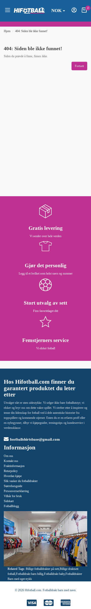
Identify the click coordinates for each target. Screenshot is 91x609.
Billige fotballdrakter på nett (42, 569)
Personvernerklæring (16, 491)
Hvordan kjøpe (13, 476)
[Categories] (7, 11)
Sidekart (9, 501)
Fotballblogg (11, 506)
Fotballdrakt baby (54, 574)
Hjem (7, 31)
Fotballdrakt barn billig (29, 574)
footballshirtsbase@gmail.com (35, 439)
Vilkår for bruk (13, 496)
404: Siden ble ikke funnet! (31, 31)
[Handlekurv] (84, 11)
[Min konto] (74, 11)
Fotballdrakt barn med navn (59, 590)
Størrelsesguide (13, 486)
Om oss (8, 456)
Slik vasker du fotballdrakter (21, 481)
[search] (42, 11)
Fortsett (79, 66)
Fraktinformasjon (14, 466)
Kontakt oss (11, 461)
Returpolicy (11, 471)
